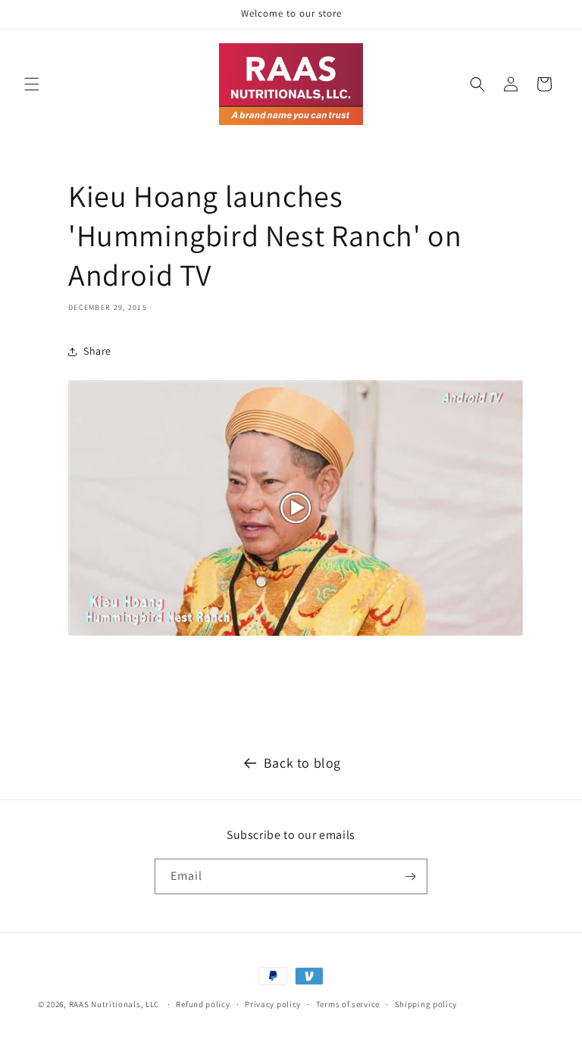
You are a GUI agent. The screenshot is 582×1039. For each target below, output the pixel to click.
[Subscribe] (410, 876)
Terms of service (348, 1004)
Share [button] (97, 351)
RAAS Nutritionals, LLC (114, 1004)
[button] (31, 84)
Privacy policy (273, 1004)
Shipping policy (426, 1004)
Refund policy (203, 1004)
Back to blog (302, 762)
